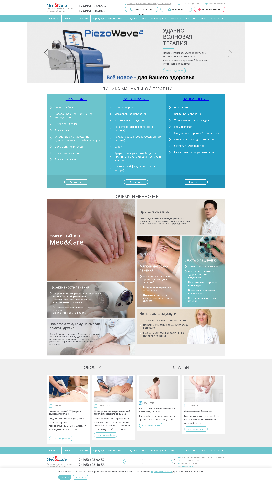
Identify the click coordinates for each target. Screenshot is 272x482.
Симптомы (76, 98)
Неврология (181, 107)
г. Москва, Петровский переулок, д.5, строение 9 (149, 3)
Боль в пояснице (65, 159)
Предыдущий (46, 52)
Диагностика (138, 18)
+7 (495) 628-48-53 (93, 11)
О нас (67, 18)
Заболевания (136, 98)
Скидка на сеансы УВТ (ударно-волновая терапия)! (65, 412)
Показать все (76, 182)
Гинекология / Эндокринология (194, 139)
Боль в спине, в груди (69, 146)
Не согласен (80, 477)
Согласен (65, 477)
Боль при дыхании (67, 153)
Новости (176, 18)
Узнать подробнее (174, 70)
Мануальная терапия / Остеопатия (196, 133)
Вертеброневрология (188, 114)
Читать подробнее (61, 438)
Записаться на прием (211, 9)
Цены (203, 18)
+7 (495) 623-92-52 (93, 6)
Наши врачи (158, 18)
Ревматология (183, 126)
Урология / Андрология (189, 145)
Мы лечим (81, 18)
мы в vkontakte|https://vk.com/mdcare (125, 461)
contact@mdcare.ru (217, 3)
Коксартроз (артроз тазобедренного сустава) (138, 138)
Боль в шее (62, 130)
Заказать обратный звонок (144, 10)
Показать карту (185, 466)
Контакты (217, 18)
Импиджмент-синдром (129, 120)
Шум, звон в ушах (66, 124)
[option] (136, 52)
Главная (54, 18)
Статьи (190, 18)
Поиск (171, 461)
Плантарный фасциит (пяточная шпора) (135, 168)
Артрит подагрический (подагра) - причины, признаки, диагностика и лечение (137, 156)
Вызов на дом (178, 9)
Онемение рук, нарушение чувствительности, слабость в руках (78, 138)
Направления (196, 98)
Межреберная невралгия (130, 114)
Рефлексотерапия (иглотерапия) (194, 152)
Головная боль (64, 107)
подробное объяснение (161, 471)
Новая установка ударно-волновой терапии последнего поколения (112, 412)
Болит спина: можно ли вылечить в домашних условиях (157, 409)
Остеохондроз (123, 107)
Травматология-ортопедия (191, 120)
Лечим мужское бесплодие (198, 411)
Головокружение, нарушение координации (73, 115)
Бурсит (118, 146)
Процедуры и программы (109, 18)
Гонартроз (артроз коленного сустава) (133, 128)
